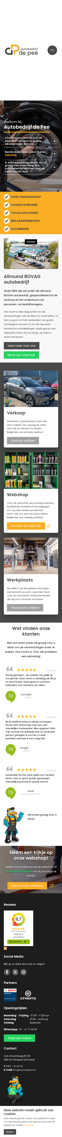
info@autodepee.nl (24, 1070)
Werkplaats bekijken (25, 608)
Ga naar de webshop (26, 526)
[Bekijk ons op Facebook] (7, 972)
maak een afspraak (19, 871)
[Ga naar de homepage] (21, 50)
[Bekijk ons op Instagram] (23, 972)
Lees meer (29, 1125)
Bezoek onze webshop (27, 886)
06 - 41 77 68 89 (27, 1029)
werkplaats (21, 162)
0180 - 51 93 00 (14, 1066)
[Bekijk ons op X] (15, 972)
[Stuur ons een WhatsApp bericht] (13, 1090)
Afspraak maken (19, 1038)
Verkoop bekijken (23, 441)
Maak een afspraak (21, 355)
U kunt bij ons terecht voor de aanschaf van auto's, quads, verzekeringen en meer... (23, 141)
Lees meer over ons (21, 346)
